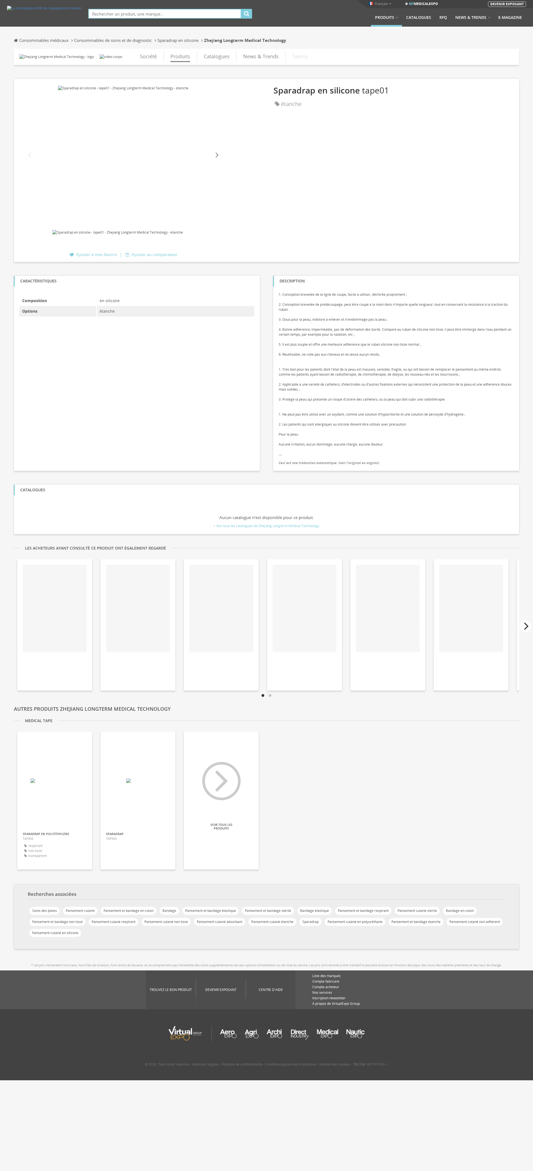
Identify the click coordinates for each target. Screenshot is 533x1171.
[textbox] (164, 14)
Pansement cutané (80, 910)
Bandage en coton (460, 910)
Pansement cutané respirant (113, 921)
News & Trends (470, 17)
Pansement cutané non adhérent (474, 921)
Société (148, 56)
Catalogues (418, 17)
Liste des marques (326, 975)
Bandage (169, 910)
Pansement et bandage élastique (210, 910)
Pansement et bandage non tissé (57, 921)
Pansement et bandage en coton (129, 910)
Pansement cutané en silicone (55, 932)
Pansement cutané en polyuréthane (355, 921)
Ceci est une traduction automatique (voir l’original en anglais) (329, 463)
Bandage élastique (314, 910)
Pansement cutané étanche (272, 921)
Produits (384, 17)
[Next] (216, 155)
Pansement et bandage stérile (268, 910)
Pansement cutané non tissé (166, 921)
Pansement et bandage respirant (363, 910)
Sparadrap (310, 921)
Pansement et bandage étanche (416, 921)
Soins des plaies (44, 910)
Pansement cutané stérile (417, 910)
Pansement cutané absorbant (219, 921)
